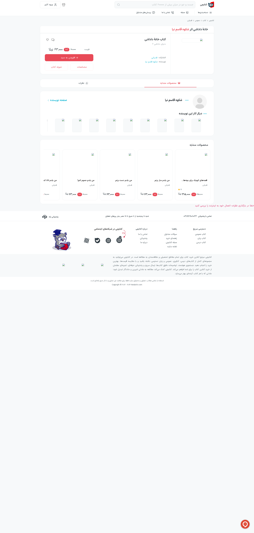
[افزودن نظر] (53, 40)
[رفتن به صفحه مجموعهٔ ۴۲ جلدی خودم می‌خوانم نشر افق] (145, 125)
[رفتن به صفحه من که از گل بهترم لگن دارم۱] (128, 125)
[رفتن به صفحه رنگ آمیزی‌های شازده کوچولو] (179, 125)
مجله (183, 12)
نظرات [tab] (81, 83)
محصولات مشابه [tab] (168, 83)
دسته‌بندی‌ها (203, 12)
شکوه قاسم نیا (180, 29)
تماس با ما (166, 12)
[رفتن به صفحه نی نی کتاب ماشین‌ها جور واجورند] (162, 125)
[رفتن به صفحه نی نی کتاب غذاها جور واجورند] (196, 125)
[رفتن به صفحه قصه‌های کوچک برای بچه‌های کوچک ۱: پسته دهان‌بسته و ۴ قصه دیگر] (77, 125)
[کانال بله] (97, 240)
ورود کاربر (49, 4)
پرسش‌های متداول (143, 12)
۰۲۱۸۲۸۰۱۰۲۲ (190, 216)
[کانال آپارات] (86, 240)
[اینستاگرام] (108, 240)
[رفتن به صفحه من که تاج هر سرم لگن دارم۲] (111, 125)
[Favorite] (47, 39)
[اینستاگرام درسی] (119, 239)
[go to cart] (64, 5)
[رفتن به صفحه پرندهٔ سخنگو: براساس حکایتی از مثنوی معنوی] (60, 125)
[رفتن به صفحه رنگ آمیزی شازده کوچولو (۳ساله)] (94, 125)
